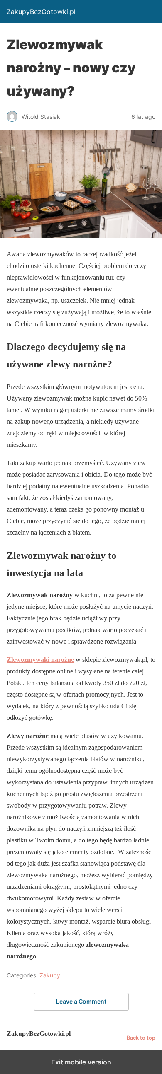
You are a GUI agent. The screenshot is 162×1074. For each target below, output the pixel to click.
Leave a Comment (81, 1001)
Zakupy (49, 975)
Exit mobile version (81, 1062)
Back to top (141, 1038)
